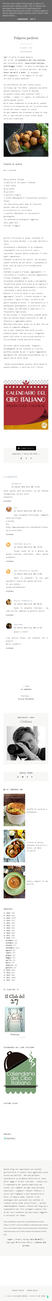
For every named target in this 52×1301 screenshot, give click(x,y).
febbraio (10, 965)
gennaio (9, 967)
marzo (8, 962)
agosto (9, 950)
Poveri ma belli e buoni (15, 72)
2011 (8, 980)
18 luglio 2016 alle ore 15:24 (25, 487)
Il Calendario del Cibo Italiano (30, 60)
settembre (10, 948)
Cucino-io (16, 484)
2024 (8, 918)
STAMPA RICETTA (27, 448)
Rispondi (7, 501)
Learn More (22, 19)
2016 (8, 938)
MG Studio (42, 1296)
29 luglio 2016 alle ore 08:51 (28, 604)
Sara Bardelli (36, 1239)
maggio (9, 958)
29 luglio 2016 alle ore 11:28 (28, 628)
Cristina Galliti (22, 544)
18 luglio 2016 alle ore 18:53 (28, 511)
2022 (8, 923)
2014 (8, 973)
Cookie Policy (32, 1290)
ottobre (9, 945)
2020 (8, 928)
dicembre (10, 940)
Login (10, 1239)
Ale (15, 508)
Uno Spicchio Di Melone (26, 571)
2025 (8, 915)
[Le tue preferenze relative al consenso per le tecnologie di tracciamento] (47, 1296)
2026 (8, 913)
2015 (8, 970)
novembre (10, 943)
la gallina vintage (19, 1296)
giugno (9, 955)
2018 (8, 933)
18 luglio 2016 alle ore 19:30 (28, 547)
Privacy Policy (18, 1290)
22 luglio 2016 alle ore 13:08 (28, 574)
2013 (8, 975)
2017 (8, 935)
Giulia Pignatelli (23, 601)
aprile (9, 960)
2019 (8, 930)
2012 (8, 977)
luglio (9, 953)
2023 (8, 920)
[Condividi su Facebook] (26, 458)
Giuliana (18, 624)
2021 (8, 925)
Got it (33, 19)
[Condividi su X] (21, 458)
